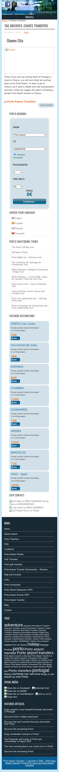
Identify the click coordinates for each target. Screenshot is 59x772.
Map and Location (12, 574)
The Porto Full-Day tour (23, 247)
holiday (34, 644)
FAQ (6, 544)
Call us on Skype (30, 510)
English (18, 218)
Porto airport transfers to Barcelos (17, 656)
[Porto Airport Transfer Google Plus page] (14, 4)
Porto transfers (20, 670)
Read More (46, 105)
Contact (8, 610)
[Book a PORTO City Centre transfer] (15, 338)
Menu (29, 17)
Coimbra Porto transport (39, 641)
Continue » (29, 201)
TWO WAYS (19, 179)
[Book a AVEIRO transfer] (15, 445)
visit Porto (22, 676)
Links (6, 579)
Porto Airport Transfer (14, 600)
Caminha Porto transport (22, 637)
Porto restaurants (12, 585)
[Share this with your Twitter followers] (10, 697)
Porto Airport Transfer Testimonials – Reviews (26, 569)
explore (8, 644)
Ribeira (8, 674)
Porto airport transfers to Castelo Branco (28, 661)
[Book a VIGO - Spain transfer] (15, 488)
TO (14, 142)
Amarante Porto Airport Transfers (36, 626)
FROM (16, 127)
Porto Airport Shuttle (13, 554)
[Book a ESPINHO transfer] (15, 381)
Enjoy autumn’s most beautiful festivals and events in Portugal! (28, 710)
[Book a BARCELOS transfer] (15, 467)
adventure (13, 624)
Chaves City (15, 40)
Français (18, 228)
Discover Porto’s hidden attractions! (21, 717)
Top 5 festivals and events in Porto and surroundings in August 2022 (22, 740)
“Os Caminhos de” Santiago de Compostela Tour (26, 263)
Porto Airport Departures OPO (18, 590)
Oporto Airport (10, 534)
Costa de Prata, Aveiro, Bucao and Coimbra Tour (28, 292)
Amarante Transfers (12, 628)
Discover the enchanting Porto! (19, 729)
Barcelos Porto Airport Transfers (26, 630)
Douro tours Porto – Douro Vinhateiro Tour (29, 285)
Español (18, 223)
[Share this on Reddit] (15, 691)
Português (19, 233)
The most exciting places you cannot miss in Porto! (28, 746)
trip (13, 677)
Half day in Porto (20, 252)
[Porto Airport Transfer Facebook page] (7, 4)
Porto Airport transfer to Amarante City (26, 664)
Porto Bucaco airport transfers (34, 667)
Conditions (9, 549)
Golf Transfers (11, 559)
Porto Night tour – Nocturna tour (27, 257)
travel (7, 676)
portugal (40, 670)
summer (18, 674)
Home (4, 20)
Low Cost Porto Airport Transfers (39, 764)
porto (18, 648)
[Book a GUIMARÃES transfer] (15, 423)
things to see (47, 674)
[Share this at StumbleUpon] (19, 694)
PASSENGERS (20, 165)
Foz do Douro (20, 644)
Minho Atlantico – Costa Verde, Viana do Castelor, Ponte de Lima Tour (29, 278)
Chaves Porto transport (42, 639)
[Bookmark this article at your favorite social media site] (40, 688)
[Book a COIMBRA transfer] (15, 402)
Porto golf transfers (13, 564)
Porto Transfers (11, 539)
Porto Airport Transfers (21, 101)
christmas (24, 641)
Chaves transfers (11, 641)
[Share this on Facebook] (17, 688)
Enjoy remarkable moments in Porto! (21, 734)
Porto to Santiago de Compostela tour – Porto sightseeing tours (30, 306)
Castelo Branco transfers (22, 639)
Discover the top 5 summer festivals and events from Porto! (27, 723)
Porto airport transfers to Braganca (23, 658)
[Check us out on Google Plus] (44, 694)
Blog (6, 605)
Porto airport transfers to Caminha (34, 660)
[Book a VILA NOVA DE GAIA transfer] (15, 359)
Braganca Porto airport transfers (26, 632)
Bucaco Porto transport (22, 635)
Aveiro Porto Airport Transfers (33, 628)
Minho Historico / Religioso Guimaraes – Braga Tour (30, 270)
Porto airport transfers (35, 653)
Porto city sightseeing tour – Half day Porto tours (29, 299)
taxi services (32, 674)
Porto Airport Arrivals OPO (16, 595)
